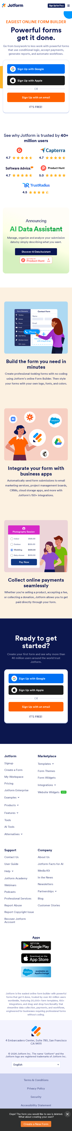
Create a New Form (36, 1124)
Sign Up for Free (56, 5)
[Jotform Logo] (12, 5)
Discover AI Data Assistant (36, 251)
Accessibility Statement (36, 1105)
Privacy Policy (36, 1088)
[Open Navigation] (68, 5)
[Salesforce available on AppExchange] (36, 971)
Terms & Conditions (36, 1080)
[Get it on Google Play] (36, 945)
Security (36, 1097)
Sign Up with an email (36, 97)
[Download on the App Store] (36, 958)
